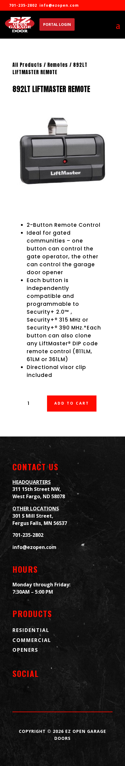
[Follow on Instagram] (36, 692)
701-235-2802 (27, 535)
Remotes (57, 64)
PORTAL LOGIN (57, 24)
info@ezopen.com (59, 5)
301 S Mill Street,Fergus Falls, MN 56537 (39, 519)
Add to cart (71, 403)
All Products (27, 64)
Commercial (31, 640)
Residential (30, 630)
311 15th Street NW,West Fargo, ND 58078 (38, 493)
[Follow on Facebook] (19, 692)
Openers (25, 650)
